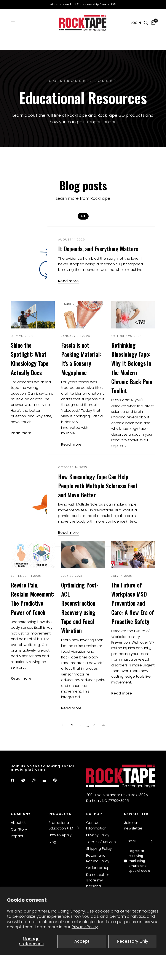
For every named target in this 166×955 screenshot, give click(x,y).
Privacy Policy (85, 927)
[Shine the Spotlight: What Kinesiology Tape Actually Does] (33, 314)
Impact (17, 836)
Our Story (19, 829)
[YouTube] (47, 781)
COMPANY (21, 813)
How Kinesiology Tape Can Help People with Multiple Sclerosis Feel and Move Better (97, 486)
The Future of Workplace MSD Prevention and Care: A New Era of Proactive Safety (132, 603)
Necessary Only (132, 941)
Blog (52, 841)
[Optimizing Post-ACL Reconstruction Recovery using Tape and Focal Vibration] (83, 554)
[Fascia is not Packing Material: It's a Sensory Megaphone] (83, 314)
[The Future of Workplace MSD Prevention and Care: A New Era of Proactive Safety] (133, 554)
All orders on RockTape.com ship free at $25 (83, 4)
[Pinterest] (58, 780)
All (83, 216)
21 (94, 725)
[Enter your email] (151, 841)
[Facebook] (15, 780)
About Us (18, 822)
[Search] (146, 23)
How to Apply (60, 834)
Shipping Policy (99, 848)
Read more (68, 281)
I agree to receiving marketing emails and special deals (139, 861)
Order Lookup (98, 867)
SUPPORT (95, 813)
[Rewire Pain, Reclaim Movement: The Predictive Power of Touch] (33, 554)
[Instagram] (37, 780)
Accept (81, 941)
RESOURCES (60, 813)
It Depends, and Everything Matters (98, 249)
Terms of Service (101, 841)
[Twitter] (26, 780)
